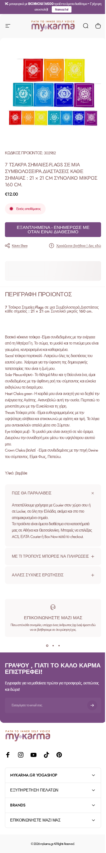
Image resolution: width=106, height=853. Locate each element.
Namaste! (61, 9)
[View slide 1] (45, 656)
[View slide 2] (51, 656)
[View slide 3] (57, 656)
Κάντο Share (19, 245)
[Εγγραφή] (88, 716)
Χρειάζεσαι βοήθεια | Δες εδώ (78, 246)
